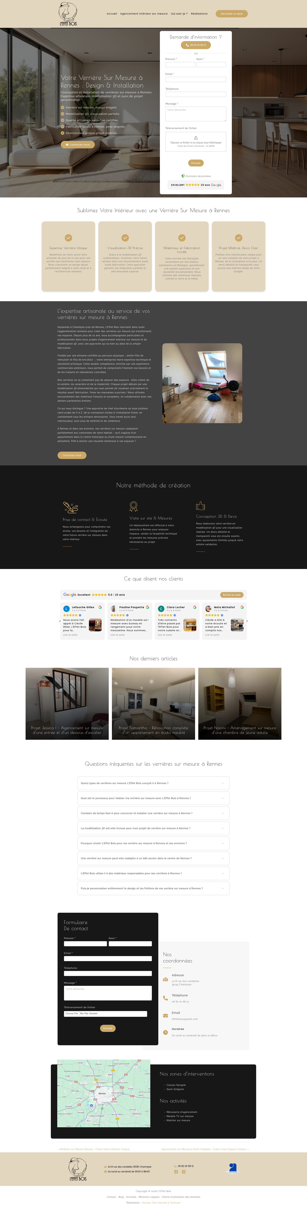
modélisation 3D (67, 343)
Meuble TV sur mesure (180, 1116)
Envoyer (196, 163)
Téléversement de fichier (181, 128)
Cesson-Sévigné (176, 1085)
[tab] (153, 783)
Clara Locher (128, 607)
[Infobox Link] (181, 981)
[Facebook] (176, 1172)
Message (171, 103)
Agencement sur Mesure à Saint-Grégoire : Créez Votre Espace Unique (205, 1149)
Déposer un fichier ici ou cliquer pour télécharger (195, 142)
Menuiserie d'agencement (182, 1112)
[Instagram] (184, 1172)
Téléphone (172, 88)
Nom (200, 59)
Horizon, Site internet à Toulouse (161, 1202)
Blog (121, 1197)
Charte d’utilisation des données (181, 1197)
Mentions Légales (149, 1197)
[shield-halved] (183, 176)
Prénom (171, 59)
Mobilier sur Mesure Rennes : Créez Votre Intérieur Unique (94, 1149)
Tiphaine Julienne (226, 607)
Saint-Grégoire (175, 1089)
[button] (232, 13)
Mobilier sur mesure (178, 1120)
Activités (131, 1197)
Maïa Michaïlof (177, 607)
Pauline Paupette (84, 607)
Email (169, 74)
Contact (111, 1197)
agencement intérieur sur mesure (120, 339)
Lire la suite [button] (70, 635)
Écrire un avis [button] (232, 594)
